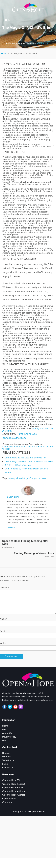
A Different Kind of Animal (18, 465)
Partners (6, 756)
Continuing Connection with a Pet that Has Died (29, 461)
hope (34, 478)
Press (5, 729)
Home (4, 53)
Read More (11, 528)
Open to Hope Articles (13, 791)
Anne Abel (42, 43)
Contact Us (7, 767)
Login (5, 764)
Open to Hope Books (12, 787)
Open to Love (9, 798)
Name (3, 619)
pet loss (42, 478)
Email (3, 631)
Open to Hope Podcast (13, 784)
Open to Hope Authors (13, 794)
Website (4, 643)
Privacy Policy (9, 736)
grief (28, 478)
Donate (6, 753)
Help (4, 740)
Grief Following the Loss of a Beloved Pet (25, 457)
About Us (7, 733)
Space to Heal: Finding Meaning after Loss (25, 542)
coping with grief (16, 478)
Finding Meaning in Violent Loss (34, 553)
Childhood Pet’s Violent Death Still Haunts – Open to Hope (27, 447)
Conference (8, 802)
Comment (5, 587)
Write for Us (8, 760)
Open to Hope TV (11, 780)
